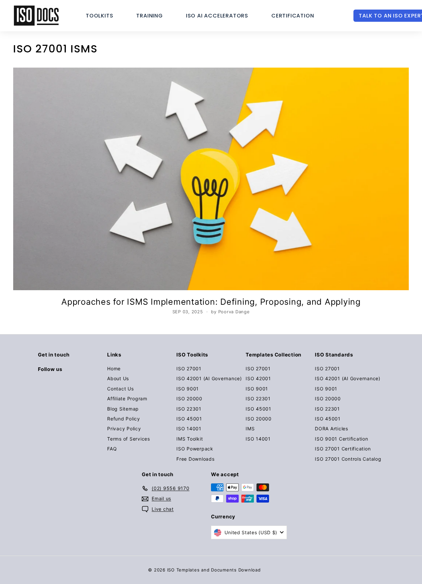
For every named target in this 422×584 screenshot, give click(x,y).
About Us (118, 378)
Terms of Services (128, 439)
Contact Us (120, 388)
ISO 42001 (258, 378)
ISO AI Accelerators (217, 15)
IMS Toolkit (189, 439)
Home (114, 368)
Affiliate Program (127, 398)
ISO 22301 (188, 409)
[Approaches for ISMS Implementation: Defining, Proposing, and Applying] (211, 179)
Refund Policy (123, 418)
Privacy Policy (124, 428)
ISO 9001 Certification (341, 439)
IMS (250, 428)
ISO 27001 (188, 368)
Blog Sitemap (123, 409)
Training (149, 15)
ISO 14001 (188, 428)
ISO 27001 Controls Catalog (348, 459)
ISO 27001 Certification (343, 448)
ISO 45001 (189, 418)
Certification (292, 15)
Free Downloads (195, 459)
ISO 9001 (187, 388)
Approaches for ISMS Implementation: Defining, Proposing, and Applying (211, 302)
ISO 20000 (189, 398)
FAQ (112, 448)
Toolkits (99, 15)
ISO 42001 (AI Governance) (209, 378)
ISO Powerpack (194, 448)
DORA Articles (331, 428)
